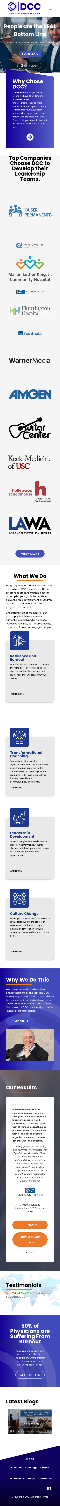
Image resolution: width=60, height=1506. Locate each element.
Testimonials (16, 1478)
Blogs (31, 1478)
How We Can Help (30, 1239)
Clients (44, 1467)
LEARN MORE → (17, 694)
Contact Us (45, 1478)
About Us (16, 1467)
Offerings (31, 1467)
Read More (30, 1424)
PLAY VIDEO (21, 1021)
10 (41, 1431)
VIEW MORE (30, 553)
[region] (30, 45)
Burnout (30, 1225)
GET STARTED (30, 1375)
